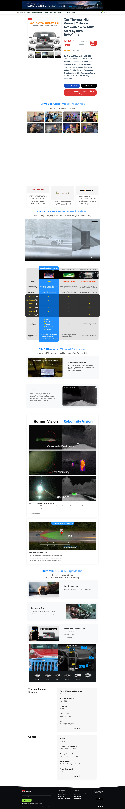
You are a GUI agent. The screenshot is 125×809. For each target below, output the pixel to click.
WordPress (50, 806)
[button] (104, 12)
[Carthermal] (21, 13)
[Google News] (100, 807)
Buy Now (89, 86)
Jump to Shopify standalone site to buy (80, 92)
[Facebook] (97, 807)
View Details (72, 86)
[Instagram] (102, 807)
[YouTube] (99, 807)
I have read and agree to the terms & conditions (33, 803)
